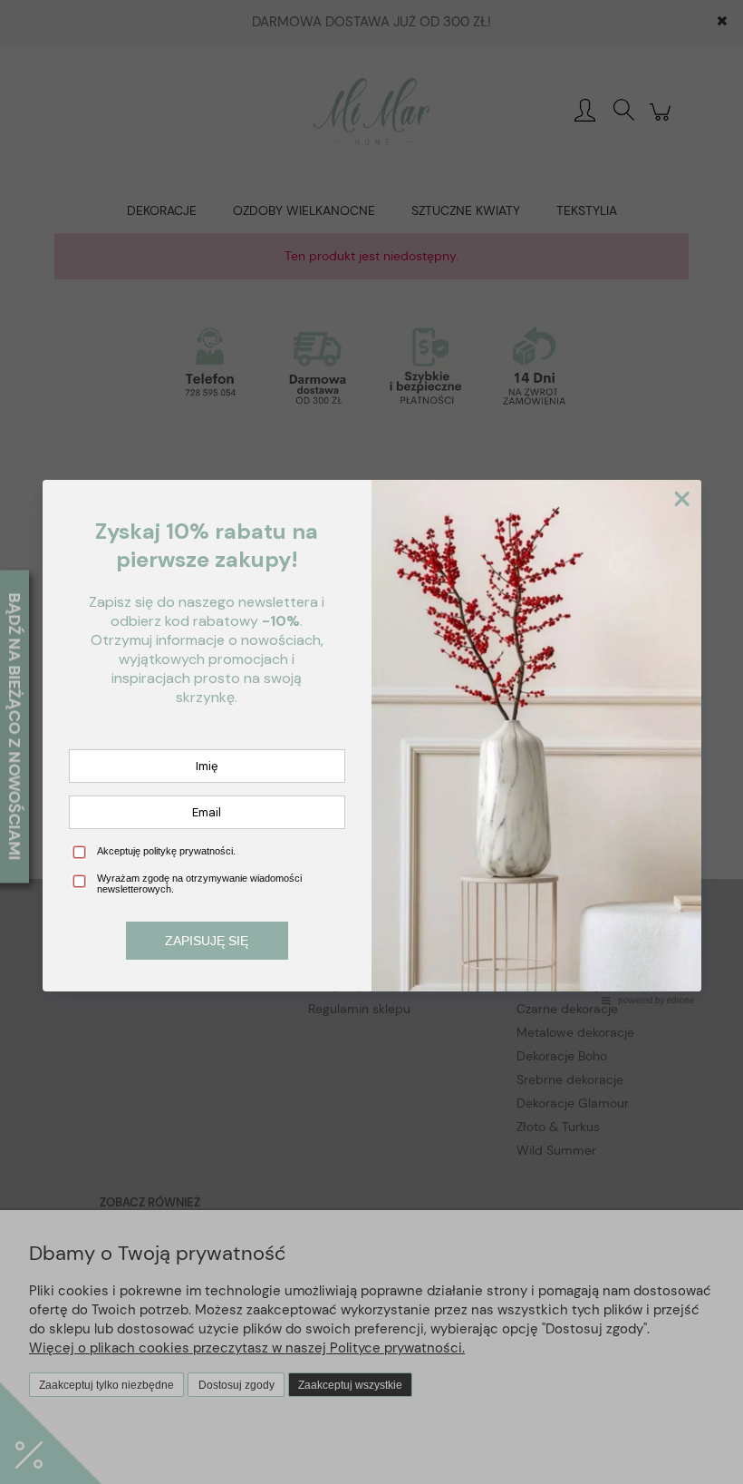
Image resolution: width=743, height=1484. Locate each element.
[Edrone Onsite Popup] (371, 742)
